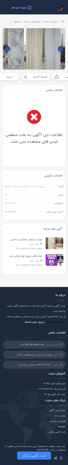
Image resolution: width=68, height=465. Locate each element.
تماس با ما (60, 416)
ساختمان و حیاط (32, 22)
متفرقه (17, 22)
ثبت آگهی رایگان (54, 322)
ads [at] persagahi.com (32, 345)
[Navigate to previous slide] (60, 48)
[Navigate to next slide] (7, 48)
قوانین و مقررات (57, 421)
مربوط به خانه (50, 22)
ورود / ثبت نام (19, 8)
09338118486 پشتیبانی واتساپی (34, 365)
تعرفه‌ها (61, 426)
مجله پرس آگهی (57, 410)
